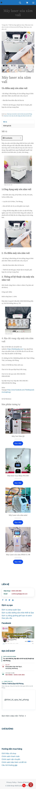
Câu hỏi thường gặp (9, 765)
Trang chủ (4, 25)
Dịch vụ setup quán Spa (11, 610)
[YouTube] (13, 600)
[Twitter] (9, 600)
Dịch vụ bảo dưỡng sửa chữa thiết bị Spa (18, 613)
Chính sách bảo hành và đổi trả (14, 762)
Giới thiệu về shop (9, 753)
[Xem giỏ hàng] (27, 2)
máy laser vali (7, 116)
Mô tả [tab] (5, 122)
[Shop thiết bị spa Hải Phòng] (1, 2)
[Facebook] (3, 600)
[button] (31, 34)
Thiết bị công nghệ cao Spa (16, 25)
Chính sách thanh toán (11, 756)
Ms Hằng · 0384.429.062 (15, 675)
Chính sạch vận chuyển (11, 759)
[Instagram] (6, 600)
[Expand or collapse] (21, 138)
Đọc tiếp (18, 443)
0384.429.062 (16, 591)
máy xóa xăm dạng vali (16, 116)
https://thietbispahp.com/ (15, 349)
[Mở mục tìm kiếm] (20, 2)
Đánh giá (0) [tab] (7, 126)
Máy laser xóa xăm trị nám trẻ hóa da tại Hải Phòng (19, 114)
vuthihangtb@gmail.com (19, 594)
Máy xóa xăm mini (27, 116)
